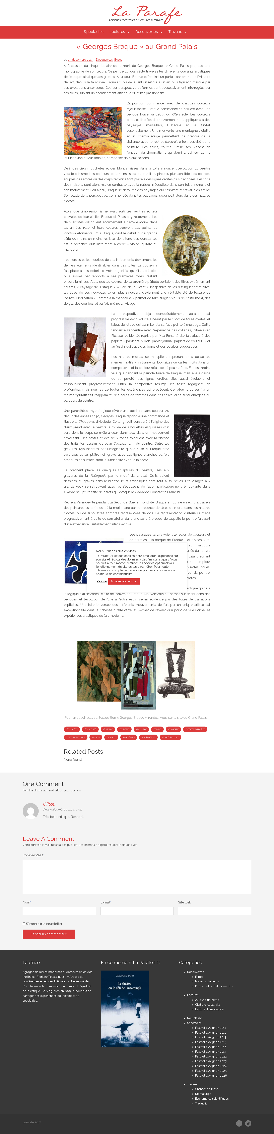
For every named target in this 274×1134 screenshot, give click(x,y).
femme (157, 729)
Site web (184, 902)
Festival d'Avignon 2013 (210, 1037)
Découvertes (146, 32)
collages (71, 729)
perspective (148, 737)
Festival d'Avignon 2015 (210, 1042)
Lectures (117, 32)
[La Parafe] (144, 15)
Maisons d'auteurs (207, 981)
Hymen (96, 737)
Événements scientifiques (212, 1098)
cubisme (108, 729)
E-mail (105, 902)
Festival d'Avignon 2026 (211, 1075)
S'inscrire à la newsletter (43, 924)
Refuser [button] (102, 581)
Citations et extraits (207, 1004)
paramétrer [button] (145, 566)
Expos (118, 59)
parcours (128, 737)
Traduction (202, 1103)
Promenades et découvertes (214, 986)
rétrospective (170, 737)
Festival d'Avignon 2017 (210, 1051)
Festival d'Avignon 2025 (210, 1070)
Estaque (124, 729)
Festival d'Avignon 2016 (210, 1046)
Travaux (175, 32)
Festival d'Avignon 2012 (210, 1032)
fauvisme (141, 729)
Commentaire (33, 855)
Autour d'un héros (207, 999)
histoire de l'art (75, 737)
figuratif (173, 729)
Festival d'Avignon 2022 (211, 1056)
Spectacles (94, 32)
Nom (27, 902)
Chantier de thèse (206, 1089)
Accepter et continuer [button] (124, 581)
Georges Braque (195, 729)
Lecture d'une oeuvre (209, 1009)
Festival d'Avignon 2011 (210, 1027)
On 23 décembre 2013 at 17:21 (62, 809)
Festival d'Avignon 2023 (211, 1061)
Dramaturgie (203, 1093)
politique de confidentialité (114, 573)
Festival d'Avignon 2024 (211, 1066)
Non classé (194, 1018)
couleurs (90, 729)
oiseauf (111, 737)
